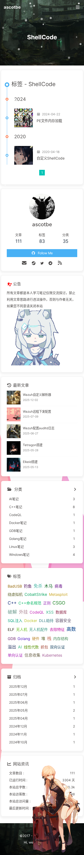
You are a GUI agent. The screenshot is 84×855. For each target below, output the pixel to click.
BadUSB (15, 586)
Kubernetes (52, 655)
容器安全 (63, 620)
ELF (11, 629)
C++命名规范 (29, 603)
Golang (24, 638)
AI (20, 646)
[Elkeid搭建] (14, 465)
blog (56, 842)
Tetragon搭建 (32, 445)
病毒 (59, 586)
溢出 (12, 646)
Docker (30, 620)
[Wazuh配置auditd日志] (14, 431)
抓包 (44, 647)
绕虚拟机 (15, 594)
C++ (12, 603)
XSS (50, 612)
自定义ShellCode (51, 158)
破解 (12, 612)
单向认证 (15, 655)
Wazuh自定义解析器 (37, 395)
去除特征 (57, 629)
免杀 (38, 586)
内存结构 (60, 638)
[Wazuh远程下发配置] (14, 414)
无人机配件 (38, 629)
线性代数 (31, 647)
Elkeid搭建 (30, 462)
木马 (48, 586)
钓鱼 (28, 586)
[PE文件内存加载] (23, 118)
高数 (71, 629)
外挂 (23, 612)
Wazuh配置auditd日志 (38, 428)
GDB (12, 638)
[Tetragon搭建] (14, 448)
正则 (47, 603)
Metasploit (58, 594)
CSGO (58, 603)
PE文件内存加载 (49, 121)
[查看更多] (74, 490)
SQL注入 (15, 620)
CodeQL (37, 612)
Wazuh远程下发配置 (37, 411)
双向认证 (57, 647)
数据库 (61, 612)
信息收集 (32, 655)
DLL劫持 (46, 620)
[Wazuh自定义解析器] (14, 397)
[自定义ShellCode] (23, 155)
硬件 (35, 638)
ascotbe (12, 7)
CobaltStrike (35, 594)
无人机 (21, 629)
